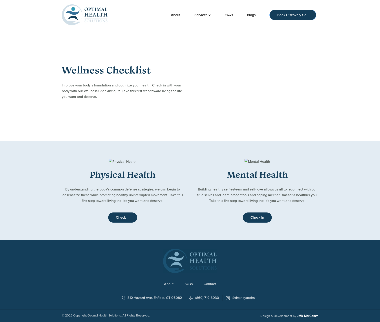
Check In (123, 217)
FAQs (189, 284)
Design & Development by (289, 316)
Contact (210, 284)
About (169, 284)
